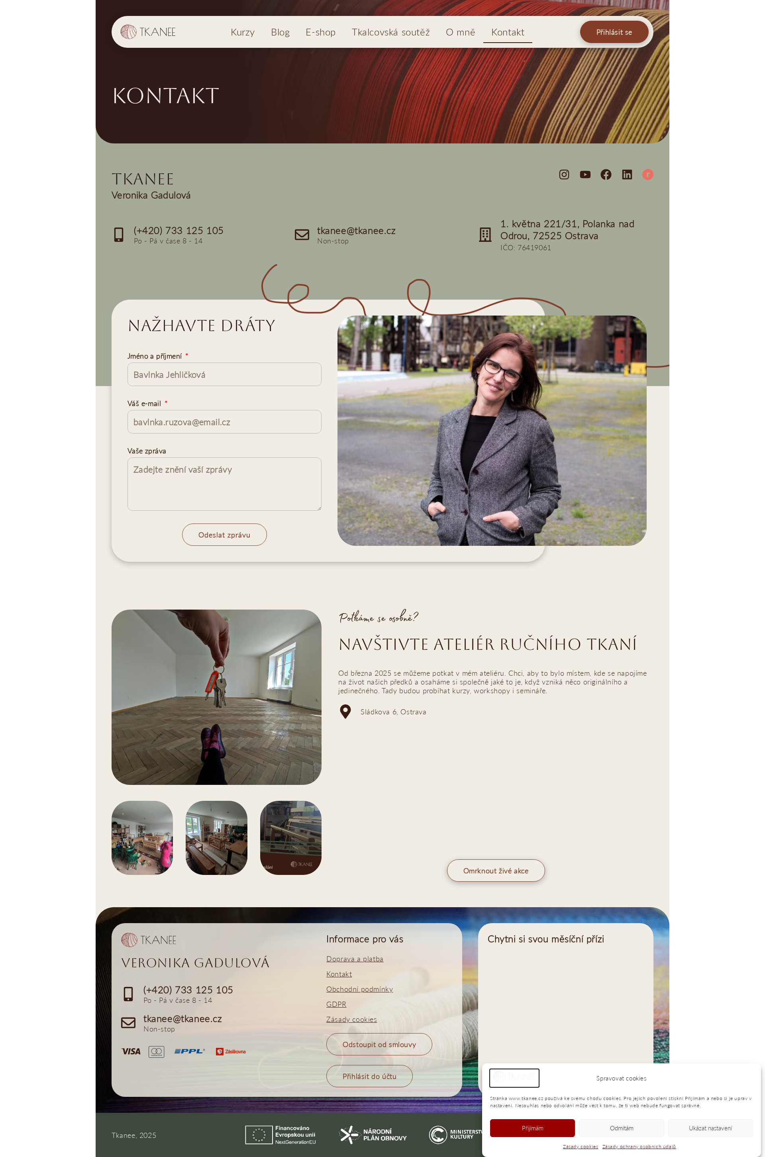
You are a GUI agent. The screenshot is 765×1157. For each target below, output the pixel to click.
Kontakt (507, 31)
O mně (460, 31)
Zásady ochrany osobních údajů (639, 1146)
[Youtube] (585, 174)
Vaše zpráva (147, 450)
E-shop (321, 31)
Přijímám (532, 1128)
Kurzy (243, 31)
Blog (280, 31)
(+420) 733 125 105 (179, 230)
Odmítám (622, 1128)
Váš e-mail (145, 403)
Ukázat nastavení (710, 1128)
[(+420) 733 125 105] (119, 234)
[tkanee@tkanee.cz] (302, 234)
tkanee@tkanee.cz (356, 230)
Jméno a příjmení (156, 355)
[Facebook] (606, 174)
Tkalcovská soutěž (391, 31)
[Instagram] (564, 174)
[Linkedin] (627, 174)
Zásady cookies (580, 1146)
